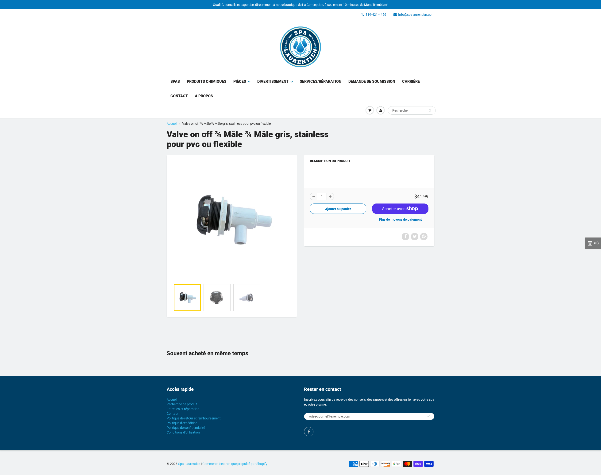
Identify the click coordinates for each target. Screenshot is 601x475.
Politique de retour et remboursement (194, 418)
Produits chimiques (206, 81)
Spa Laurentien (189, 464)
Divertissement (273, 81)
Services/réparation (320, 81)
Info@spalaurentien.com (416, 14)
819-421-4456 (376, 14)
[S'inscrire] (428, 416)
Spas (175, 81)
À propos (204, 96)
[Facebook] (308, 431)
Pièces (239, 81)
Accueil (172, 123)
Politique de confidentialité (186, 428)
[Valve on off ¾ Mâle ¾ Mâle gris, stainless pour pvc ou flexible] (231, 220)
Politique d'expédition (182, 423)
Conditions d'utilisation (183, 432)
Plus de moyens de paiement (400, 219)
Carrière (411, 81)
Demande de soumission (371, 81)
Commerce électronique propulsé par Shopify (234, 464)
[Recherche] (429, 110)
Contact (179, 96)
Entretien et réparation (183, 409)
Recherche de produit (182, 404)
